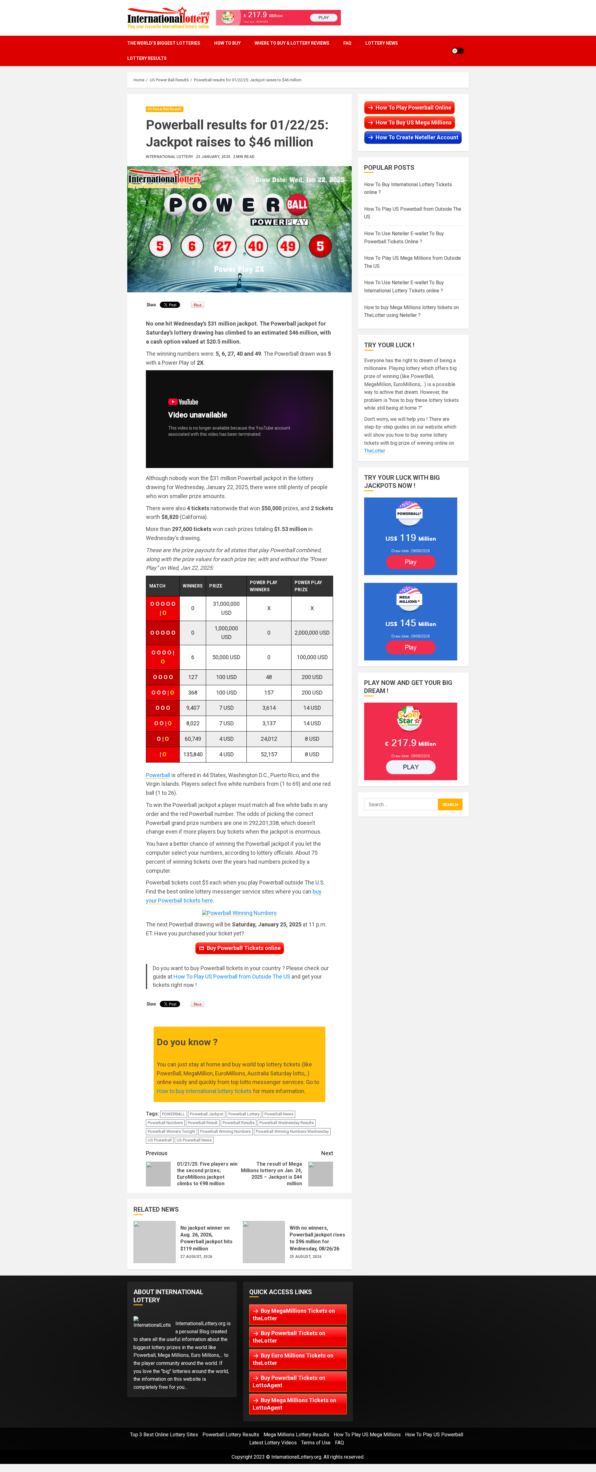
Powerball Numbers (165, 1122)
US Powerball (160, 1140)
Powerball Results (239, 1122)
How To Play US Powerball (434, 1435)
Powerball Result (203, 1122)
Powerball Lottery (244, 1114)
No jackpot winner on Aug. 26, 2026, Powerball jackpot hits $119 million (154, 1242)
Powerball (158, 775)
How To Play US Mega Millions (367, 1435)
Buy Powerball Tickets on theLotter (289, 1337)
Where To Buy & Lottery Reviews (292, 43)
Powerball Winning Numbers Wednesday (292, 1131)
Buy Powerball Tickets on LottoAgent (289, 1382)
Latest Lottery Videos (273, 1443)
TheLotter (374, 451)
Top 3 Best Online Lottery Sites (164, 1435)
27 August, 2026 (196, 1256)
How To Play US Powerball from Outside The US (232, 976)
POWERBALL (173, 1114)
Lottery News (381, 43)
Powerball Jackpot (207, 1114)
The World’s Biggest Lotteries (163, 43)
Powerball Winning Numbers (225, 1131)
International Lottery (169, 157)
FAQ (347, 43)
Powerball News (278, 1114)
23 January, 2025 (213, 157)
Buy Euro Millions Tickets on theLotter (293, 1359)
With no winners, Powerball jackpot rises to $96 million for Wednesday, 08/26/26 (264, 1242)
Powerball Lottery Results (230, 1435)
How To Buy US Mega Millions (414, 122)
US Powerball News (194, 1140)
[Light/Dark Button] (458, 51)
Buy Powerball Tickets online (244, 948)
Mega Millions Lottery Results (296, 1435)
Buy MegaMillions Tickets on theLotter (294, 1314)
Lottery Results (147, 58)
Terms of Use (316, 1443)
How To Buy (227, 43)
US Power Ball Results (165, 109)
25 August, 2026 (306, 1256)
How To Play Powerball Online (413, 107)
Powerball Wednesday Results (287, 1122)
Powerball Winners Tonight (171, 1131)
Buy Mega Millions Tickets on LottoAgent (294, 1404)
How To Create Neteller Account (417, 137)
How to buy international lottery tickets (204, 1091)
